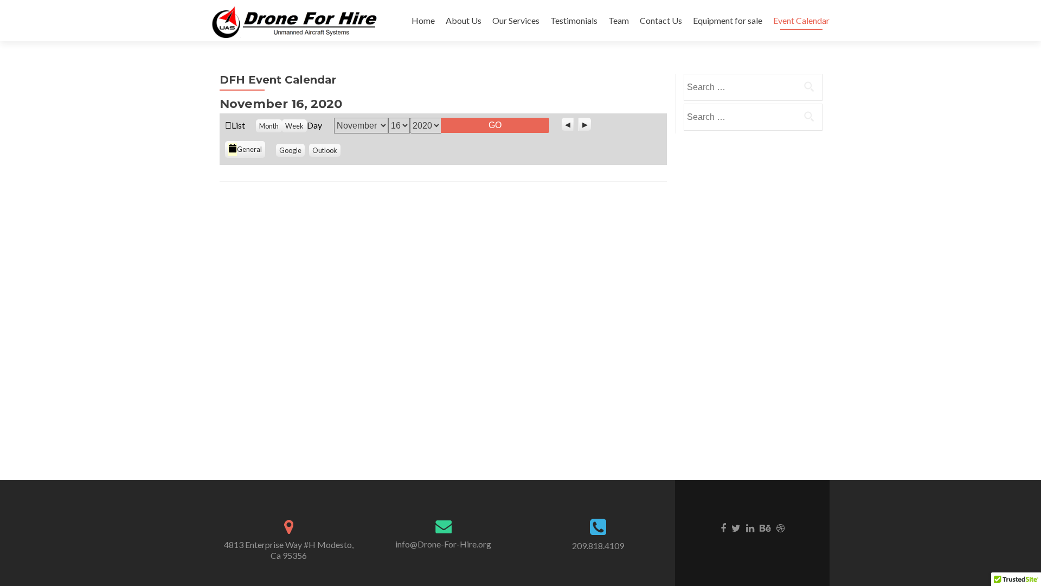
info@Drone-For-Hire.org (443, 544)
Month (269, 126)
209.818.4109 (598, 545)
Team (618, 20)
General (249, 149)
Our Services (515, 20)
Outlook (324, 150)
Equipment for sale (727, 20)
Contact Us (661, 20)
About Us (463, 20)
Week (294, 126)
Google (290, 150)
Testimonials (573, 20)
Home (423, 20)
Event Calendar (801, 20)
